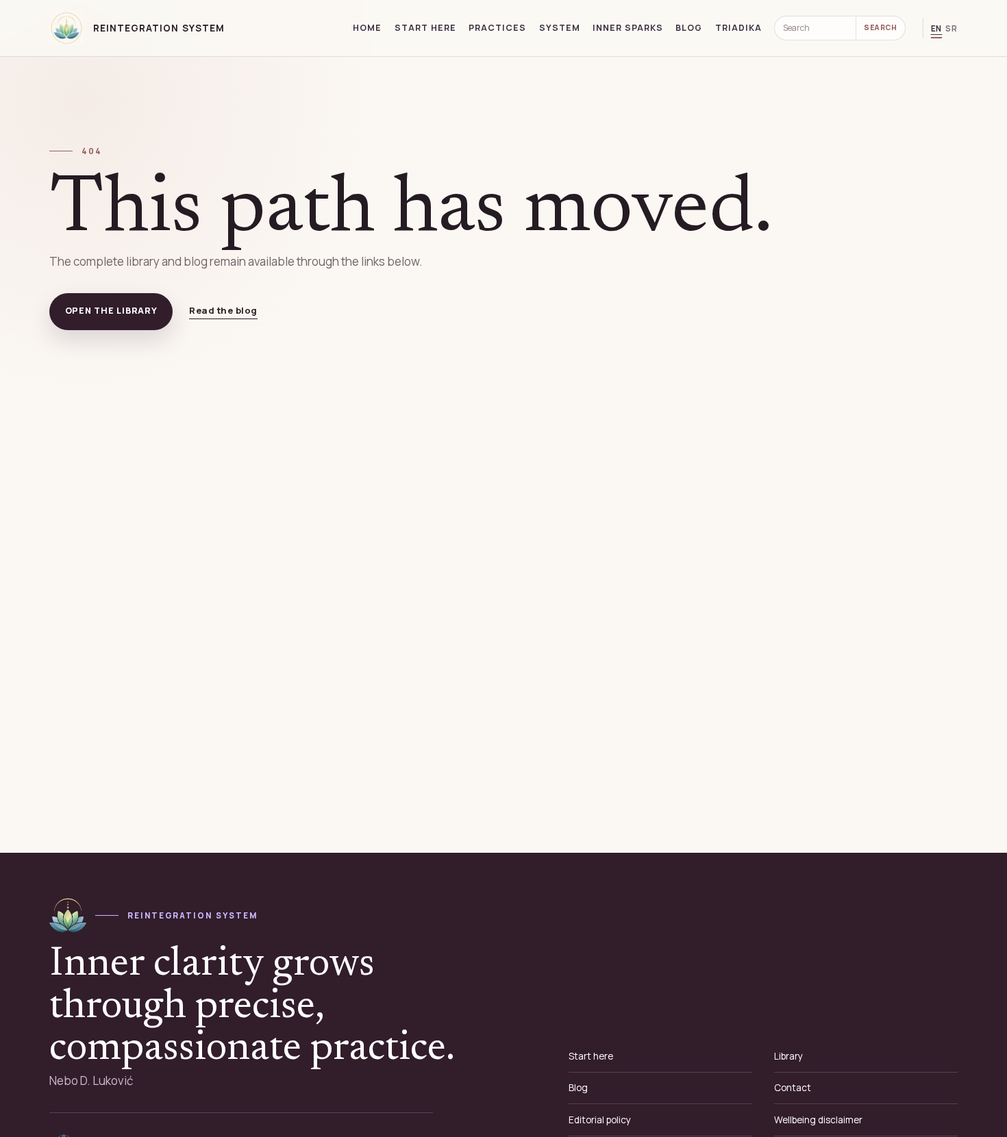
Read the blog (223, 310)
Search (880, 27)
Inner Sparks (628, 28)
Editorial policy (600, 1120)
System (559, 28)
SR (951, 28)
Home (367, 28)
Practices (497, 28)
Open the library (111, 310)
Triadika (738, 28)
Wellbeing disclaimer (818, 1120)
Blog (688, 28)
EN (937, 28)
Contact (792, 1088)
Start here (425, 28)
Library (788, 1056)
